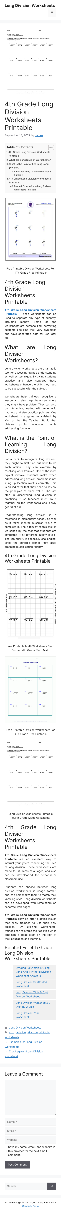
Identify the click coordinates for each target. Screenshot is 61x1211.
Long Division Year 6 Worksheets (28, 1015)
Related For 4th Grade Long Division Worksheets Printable (32, 188)
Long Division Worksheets (30, 5)
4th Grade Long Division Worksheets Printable (29, 154)
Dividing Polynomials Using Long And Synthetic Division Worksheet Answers (33, 971)
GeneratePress (30, 1206)
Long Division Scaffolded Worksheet (31, 984)
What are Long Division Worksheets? (30, 159)
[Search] (51, 1186)
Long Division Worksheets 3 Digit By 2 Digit (33, 1004)
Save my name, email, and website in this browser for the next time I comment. (31, 1150)
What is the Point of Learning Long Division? (28, 165)
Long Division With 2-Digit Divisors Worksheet (32, 994)
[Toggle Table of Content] (49, 147)
